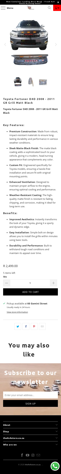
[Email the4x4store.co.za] (38, 455)
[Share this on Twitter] (17, 326)
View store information (17, 312)
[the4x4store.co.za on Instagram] (33, 455)
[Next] (55, 44)
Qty (5, 276)
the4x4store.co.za (33, 464)
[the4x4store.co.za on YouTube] (27, 455)
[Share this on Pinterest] (34, 326)
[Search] (49, 8)
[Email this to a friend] (42, 326)
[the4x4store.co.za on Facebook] (22, 455)
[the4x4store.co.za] (30, 8)
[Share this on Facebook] (26, 326)
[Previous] (5, 44)
